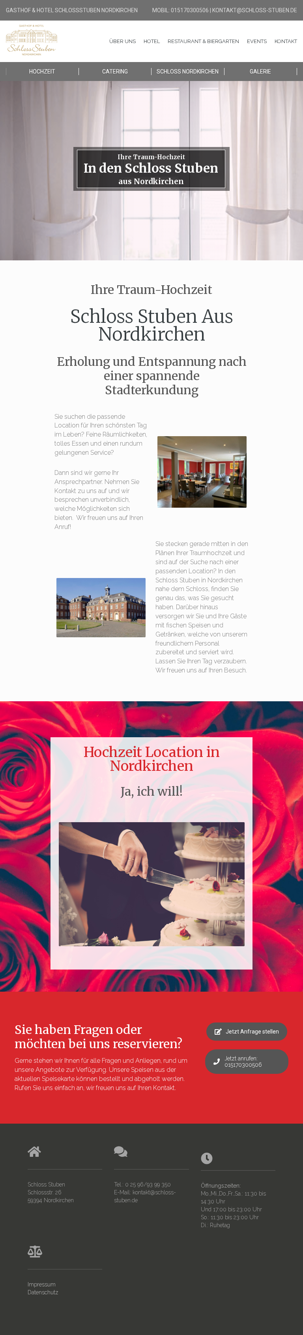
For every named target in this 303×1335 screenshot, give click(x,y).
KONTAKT (286, 41)
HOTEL (152, 41)
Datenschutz (43, 1292)
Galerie (260, 71)
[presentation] (48, 891)
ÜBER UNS (122, 41)
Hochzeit (42, 71)
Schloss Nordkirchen (188, 71)
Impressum (42, 1284)
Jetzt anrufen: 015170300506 (243, 1061)
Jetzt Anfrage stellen (252, 1031)
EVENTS (257, 41)
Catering (115, 71)
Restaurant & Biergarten (203, 41)
